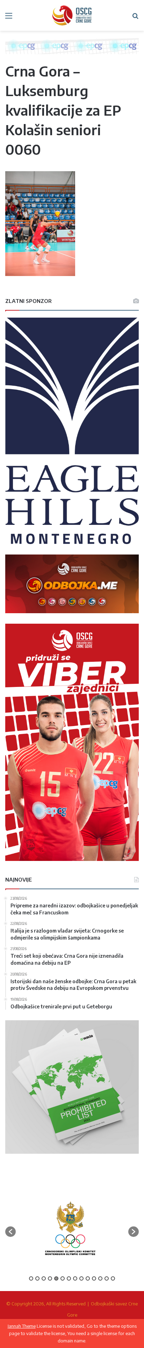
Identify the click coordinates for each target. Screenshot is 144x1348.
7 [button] (69, 1278)
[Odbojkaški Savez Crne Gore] (72, 15)
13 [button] (107, 1278)
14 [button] (113, 1278)
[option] (70, 1228)
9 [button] (81, 1278)
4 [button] (50, 1278)
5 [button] (56, 1278)
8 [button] (75, 1278)
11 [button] (94, 1278)
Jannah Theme (22, 1326)
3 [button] (44, 1278)
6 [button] (62, 1278)
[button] (10, 1231)
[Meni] (8, 18)
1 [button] (31, 1278)
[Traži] (135, 18)
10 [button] (88, 1278)
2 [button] (37, 1278)
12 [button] (100, 1278)
